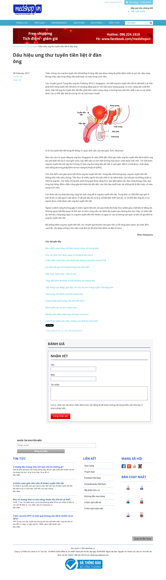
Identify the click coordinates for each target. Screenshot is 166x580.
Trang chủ (22, 22)
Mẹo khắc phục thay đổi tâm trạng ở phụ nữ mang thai (72, 248)
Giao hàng (89, 466)
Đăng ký (118, 2)
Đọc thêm (16, 475)
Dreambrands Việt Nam (95, 484)
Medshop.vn (90, 548)
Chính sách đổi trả (92, 502)
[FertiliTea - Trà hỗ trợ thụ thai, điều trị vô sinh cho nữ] (141, 517)
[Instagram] (140, 466)
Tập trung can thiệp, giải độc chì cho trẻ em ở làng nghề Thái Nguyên (79, 287)
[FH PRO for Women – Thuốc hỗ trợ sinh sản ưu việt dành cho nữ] (128, 489)
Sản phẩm (79, 22)
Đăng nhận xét (60, 416)
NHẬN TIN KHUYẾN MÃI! (29, 440)
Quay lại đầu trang (142, 539)
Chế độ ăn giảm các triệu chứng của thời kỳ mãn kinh (71, 321)
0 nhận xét (18, 77)
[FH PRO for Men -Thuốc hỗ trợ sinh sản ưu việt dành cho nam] (141, 489)
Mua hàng (96, 22)
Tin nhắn (55, 385)
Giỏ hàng (140, 2)
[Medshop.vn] (27, 10)
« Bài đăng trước (53, 331)
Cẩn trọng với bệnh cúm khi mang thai (64, 294)
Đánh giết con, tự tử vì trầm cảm (61, 308)
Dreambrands (59, 22)
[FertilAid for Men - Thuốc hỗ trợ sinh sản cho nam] (128, 503)
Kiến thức (114, 22)
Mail (53, 375)
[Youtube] (134, 466)
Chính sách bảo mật (93, 508)
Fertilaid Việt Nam (92, 478)
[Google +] (129, 466)
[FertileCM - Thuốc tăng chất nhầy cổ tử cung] (128, 517)
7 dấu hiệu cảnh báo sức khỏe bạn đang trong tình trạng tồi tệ (75, 260)
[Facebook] (124, 466)
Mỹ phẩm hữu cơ (92, 490)
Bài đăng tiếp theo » (74, 331)
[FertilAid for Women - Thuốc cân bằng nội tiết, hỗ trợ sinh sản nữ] (141, 503)
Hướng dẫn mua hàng (94, 496)
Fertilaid (39, 22)
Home (16, 46)
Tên (52, 365)
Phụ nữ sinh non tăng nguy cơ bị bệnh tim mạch (69, 255)
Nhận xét (17, 80)
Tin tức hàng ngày (28, 46)
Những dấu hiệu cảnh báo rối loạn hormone (66, 314)
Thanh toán (89, 472)
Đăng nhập (109, 2)
